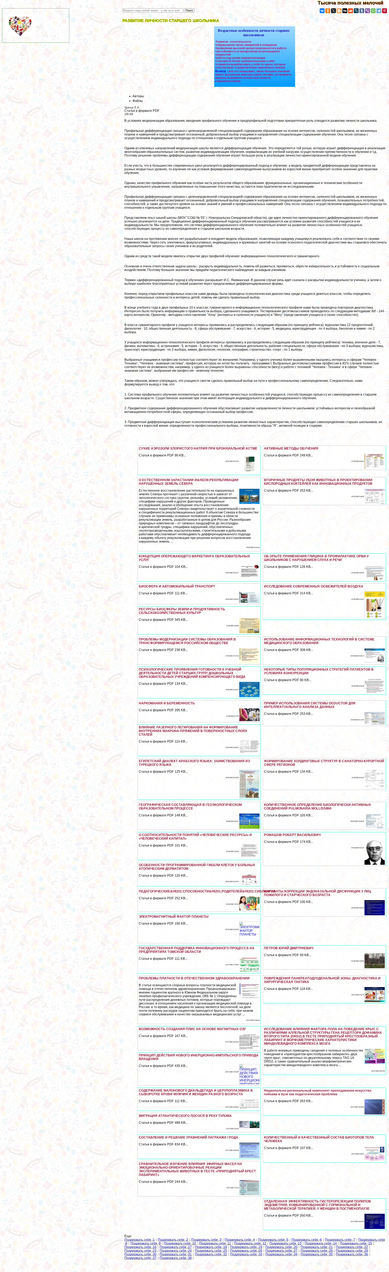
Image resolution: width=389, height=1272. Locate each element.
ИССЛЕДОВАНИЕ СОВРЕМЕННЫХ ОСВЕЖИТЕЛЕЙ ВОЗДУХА (313, 586)
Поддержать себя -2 (173, 1239)
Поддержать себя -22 (352, 1247)
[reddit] (350, 10)
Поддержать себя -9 (145, 1243)
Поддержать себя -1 (139, 1239)
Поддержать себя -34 (281, 1254)
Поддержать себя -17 (176, 1247)
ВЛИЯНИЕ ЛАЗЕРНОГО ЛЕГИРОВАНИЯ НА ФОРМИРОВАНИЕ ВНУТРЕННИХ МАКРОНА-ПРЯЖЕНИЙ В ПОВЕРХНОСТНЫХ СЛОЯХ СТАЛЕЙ (193, 731)
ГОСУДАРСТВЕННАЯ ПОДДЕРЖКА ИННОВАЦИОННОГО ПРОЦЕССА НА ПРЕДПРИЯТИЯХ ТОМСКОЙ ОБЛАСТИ (196, 949)
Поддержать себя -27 (281, 1250)
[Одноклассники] (327, 10)
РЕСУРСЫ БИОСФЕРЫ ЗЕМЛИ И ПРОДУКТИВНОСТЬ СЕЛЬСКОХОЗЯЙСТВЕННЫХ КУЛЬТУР (182, 611)
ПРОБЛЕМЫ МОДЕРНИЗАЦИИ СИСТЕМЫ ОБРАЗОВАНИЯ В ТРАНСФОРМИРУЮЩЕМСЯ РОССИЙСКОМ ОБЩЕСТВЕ (187, 641)
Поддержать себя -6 (307, 1239)
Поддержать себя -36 (352, 1254)
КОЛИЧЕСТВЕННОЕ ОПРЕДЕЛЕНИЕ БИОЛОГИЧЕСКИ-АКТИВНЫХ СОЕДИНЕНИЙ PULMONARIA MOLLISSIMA (317, 806)
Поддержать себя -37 (140, 1258)
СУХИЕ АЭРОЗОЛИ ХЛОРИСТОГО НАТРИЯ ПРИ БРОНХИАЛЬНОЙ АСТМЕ (198, 448)
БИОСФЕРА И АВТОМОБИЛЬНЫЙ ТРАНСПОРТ (177, 586)
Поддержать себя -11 (215, 1243)
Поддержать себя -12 (250, 1243)
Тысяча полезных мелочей (353, 2)
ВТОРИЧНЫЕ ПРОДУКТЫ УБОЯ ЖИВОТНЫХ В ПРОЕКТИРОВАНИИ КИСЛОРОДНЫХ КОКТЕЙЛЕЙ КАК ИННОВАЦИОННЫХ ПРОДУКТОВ (318, 481)
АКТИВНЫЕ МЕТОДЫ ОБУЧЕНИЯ (291, 448)
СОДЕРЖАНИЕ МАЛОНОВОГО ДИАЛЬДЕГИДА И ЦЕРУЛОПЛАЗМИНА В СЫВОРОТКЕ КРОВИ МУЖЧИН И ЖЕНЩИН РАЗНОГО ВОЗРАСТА (196, 1092)
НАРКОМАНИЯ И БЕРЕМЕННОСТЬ (167, 703)
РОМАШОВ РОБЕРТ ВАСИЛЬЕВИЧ (292, 835)
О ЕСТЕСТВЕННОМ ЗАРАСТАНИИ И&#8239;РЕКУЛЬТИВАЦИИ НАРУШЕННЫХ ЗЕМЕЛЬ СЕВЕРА (188, 481)
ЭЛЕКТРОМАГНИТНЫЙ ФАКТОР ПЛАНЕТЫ (173, 916)
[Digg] (344, 10)
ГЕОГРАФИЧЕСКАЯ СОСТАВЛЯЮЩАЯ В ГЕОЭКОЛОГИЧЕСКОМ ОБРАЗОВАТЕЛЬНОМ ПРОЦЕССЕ (190, 806)
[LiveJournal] (356, 10)
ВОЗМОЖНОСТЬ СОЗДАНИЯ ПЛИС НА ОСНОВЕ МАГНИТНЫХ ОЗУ (192, 1029)
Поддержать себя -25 (211, 1250)
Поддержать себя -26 (246, 1250)
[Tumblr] (361, 10)
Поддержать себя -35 (317, 1254)
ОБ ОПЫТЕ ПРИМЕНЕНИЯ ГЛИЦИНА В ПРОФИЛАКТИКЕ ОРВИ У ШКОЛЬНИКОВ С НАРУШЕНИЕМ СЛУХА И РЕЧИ (316, 558)
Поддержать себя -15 (356, 1243)
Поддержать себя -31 (176, 1254)
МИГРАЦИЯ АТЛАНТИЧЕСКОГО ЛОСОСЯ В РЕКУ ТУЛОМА (185, 1115)
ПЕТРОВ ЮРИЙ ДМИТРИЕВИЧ (288, 948)
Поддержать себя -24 (176, 1250)
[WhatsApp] (373, 10)
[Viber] (367, 10)
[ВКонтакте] (322, 10)
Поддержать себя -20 (281, 1247)
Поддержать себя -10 (180, 1243)
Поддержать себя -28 (317, 1250)
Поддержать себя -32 (211, 1254)
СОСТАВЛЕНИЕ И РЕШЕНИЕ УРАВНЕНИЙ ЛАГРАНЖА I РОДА (188, 1137)
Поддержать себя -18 (211, 1247)
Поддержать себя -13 (285, 1243)
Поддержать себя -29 (352, 1250)
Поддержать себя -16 (140, 1247)
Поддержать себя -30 (140, 1254)
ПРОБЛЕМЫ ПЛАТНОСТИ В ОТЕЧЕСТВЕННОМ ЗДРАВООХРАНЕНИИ (194, 978)
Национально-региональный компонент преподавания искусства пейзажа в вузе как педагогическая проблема (317, 1092)
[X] (333, 10)
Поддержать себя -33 (246, 1254)
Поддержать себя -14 (321, 1243)
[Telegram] (378, 10)
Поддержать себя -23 (140, 1250)
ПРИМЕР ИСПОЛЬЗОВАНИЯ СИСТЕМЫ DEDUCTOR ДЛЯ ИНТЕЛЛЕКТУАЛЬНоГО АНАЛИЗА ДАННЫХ (309, 705)
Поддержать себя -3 (206, 1239)
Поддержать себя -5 (273, 1239)
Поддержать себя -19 (246, 1247)
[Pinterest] (384, 10)
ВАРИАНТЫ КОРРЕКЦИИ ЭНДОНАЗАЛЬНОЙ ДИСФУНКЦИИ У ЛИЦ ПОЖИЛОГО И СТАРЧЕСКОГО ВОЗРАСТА (317, 893)
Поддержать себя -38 (176, 1258)
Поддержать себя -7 (340, 1239)
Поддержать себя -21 (317, 1247)
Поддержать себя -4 (240, 1239)
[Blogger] (339, 10)
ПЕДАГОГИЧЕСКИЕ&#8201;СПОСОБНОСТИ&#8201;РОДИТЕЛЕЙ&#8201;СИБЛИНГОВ (207, 891)
